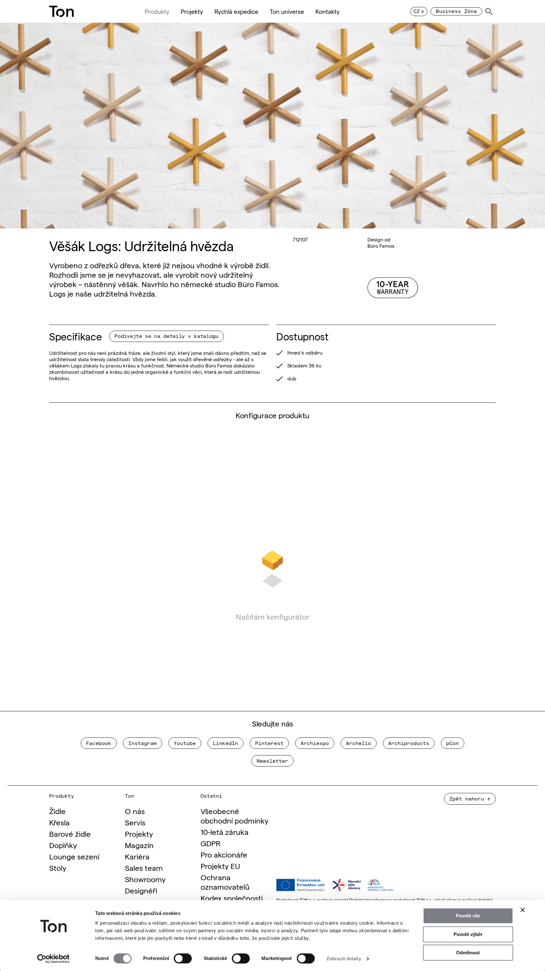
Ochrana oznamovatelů (225, 881)
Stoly (57, 867)
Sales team (144, 867)
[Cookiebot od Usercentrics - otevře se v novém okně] (53, 958)
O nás (135, 811)
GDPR (210, 843)
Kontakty (327, 11)
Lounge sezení (74, 856)
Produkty (157, 11)
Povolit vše (468, 915)
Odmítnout (468, 952)
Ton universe (287, 11)
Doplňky (63, 845)
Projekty (192, 11)
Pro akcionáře (224, 854)
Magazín (139, 845)
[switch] (183, 958)
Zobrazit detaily (343, 958)
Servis (135, 822)
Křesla (59, 822)
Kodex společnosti (232, 898)
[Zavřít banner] (522, 910)
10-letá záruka (225, 831)
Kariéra (137, 856)
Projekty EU (220, 865)
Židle (57, 811)
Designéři (141, 890)
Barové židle (70, 833)
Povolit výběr (468, 934)
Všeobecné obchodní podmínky (234, 815)
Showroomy (145, 879)
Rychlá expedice (236, 11)
